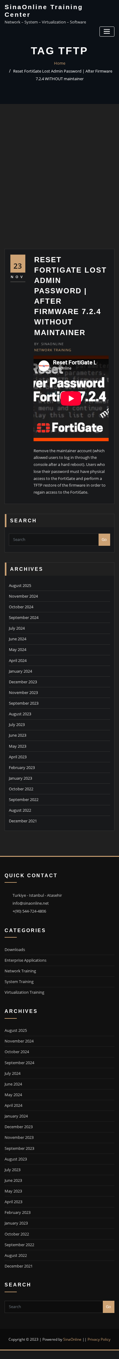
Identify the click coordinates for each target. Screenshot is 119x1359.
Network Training (52, 350)
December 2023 (23, 682)
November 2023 (23, 692)
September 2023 (23, 703)
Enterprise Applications (25, 960)
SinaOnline (49, 344)
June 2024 (17, 639)
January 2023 (20, 778)
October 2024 (21, 607)
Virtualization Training (24, 992)
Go (104, 539)
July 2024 (17, 628)
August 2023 (20, 714)
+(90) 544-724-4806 (29, 911)
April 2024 (18, 660)
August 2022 (20, 810)
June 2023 (17, 735)
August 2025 (20, 585)
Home (59, 63)
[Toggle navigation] (106, 32)
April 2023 (18, 757)
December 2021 (23, 821)
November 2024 (23, 596)
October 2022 (21, 789)
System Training (19, 981)
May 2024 (17, 649)
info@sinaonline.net (31, 903)
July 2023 (17, 724)
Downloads (15, 949)
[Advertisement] (59, 186)
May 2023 (17, 746)
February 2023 (22, 767)
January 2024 (20, 671)
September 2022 (23, 799)
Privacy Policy (99, 1339)
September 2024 (23, 617)
